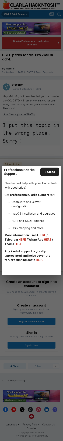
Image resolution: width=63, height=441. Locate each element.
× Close (49, 172)
